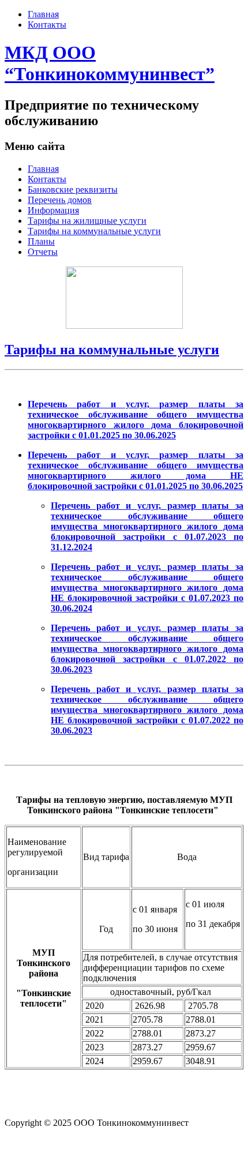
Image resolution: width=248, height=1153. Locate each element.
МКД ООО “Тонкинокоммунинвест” (110, 63)
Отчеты (43, 252)
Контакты (47, 24)
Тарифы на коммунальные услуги (94, 231)
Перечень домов (60, 200)
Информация (53, 210)
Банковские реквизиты (73, 189)
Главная (43, 14)
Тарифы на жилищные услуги (87, 221)
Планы (41, 241)
